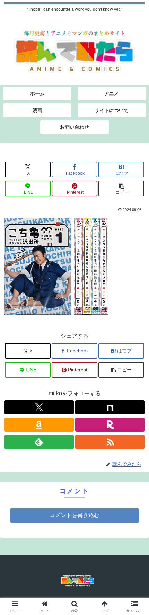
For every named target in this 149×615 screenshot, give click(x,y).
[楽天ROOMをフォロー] (110, 425)
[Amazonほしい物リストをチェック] (39, 425)
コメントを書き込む (74, 515)
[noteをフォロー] (110, 407)
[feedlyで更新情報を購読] (39, 442)
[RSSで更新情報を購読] (110, 442)
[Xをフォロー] (39, 407)
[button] (121, 188)
